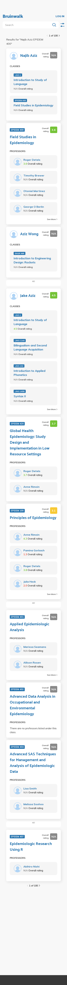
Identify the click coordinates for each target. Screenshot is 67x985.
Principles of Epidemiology (33, 518)
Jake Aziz (27, 296)
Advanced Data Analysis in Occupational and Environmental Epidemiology (32, 705)
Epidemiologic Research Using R (31, 847)
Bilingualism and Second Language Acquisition (30, 347)
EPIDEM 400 (20, 100)
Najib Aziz (28, 56)
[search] (27, 24)
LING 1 (18, 75)
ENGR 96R (19, 253)
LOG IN (60, 16)
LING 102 (19, 366)
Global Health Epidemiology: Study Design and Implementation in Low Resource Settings (29, 442)
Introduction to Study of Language (30, 82)
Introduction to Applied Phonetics (29, 373)
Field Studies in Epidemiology (33, 105)
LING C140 (20, 340)
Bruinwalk (13, 16)
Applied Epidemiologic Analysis (29, 627)
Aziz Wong (29, 234)
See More (51, 219)
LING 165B (20, 391)
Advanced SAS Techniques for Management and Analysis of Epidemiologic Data (33, 763)
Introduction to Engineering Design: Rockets (32, 260)
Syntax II (20, 396)
